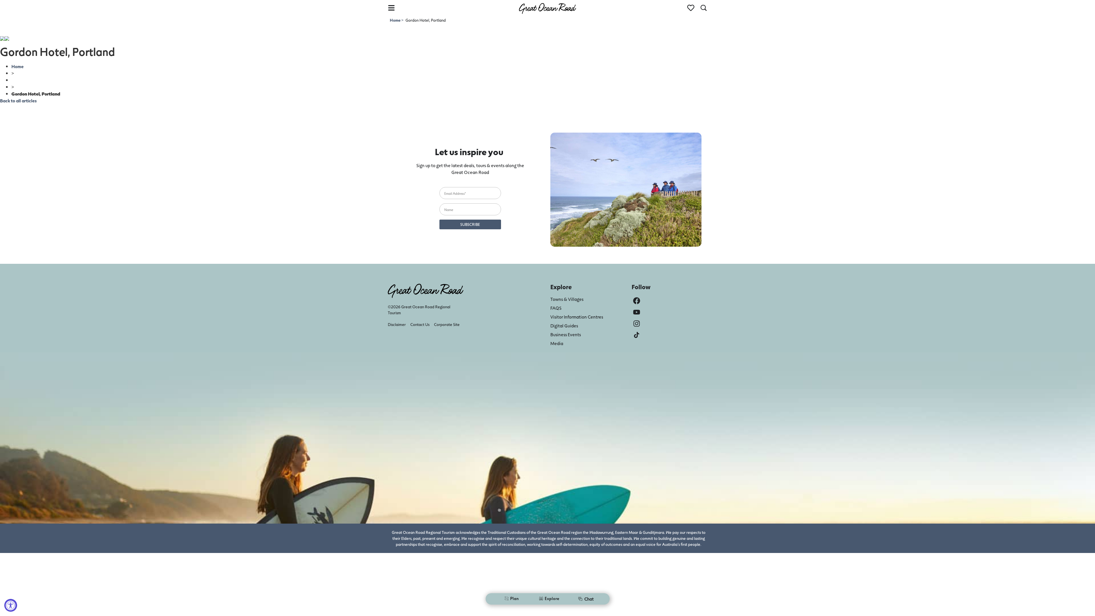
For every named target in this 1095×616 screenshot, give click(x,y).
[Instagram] (637, 324)
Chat (589, 598)
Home (395, 20)
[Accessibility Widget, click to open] (10, 605)
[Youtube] (637, 312)
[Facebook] (637, 301)
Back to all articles (18, 100)
